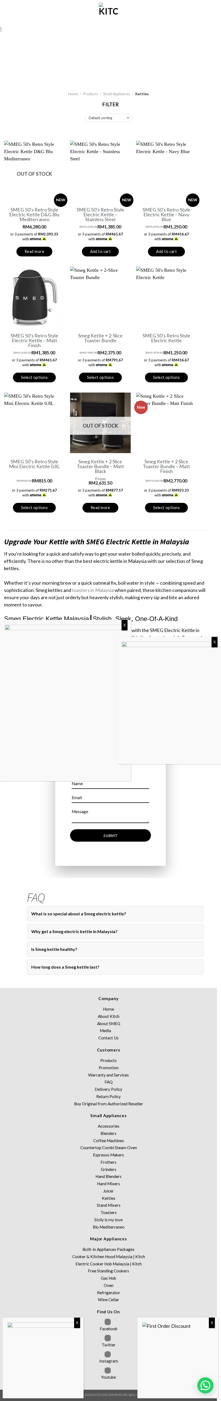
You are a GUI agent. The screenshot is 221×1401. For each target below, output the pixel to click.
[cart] (6, 13)
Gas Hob (108, 1278)
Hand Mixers (108, 1183)
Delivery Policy (108, 1089)
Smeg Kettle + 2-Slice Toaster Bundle (100, 338)
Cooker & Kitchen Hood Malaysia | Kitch (108, 1256)
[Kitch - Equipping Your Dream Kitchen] (108, 13)
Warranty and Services (108, 1074)
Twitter (109, 1344)
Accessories (108, 1126)
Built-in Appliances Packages (108, 1249)
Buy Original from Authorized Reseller (108, 1103)
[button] (205, 1385)
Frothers (108, 1162)
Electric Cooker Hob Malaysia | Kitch (108, 1263)
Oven (108, 1285)
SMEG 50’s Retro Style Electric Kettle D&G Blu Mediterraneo (34, 214)
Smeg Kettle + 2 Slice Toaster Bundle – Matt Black (100, 466)
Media (105, 1030)
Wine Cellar (108, 1299)
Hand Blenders (108, 1176)
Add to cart (100, 251)
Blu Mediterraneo (109, 1226)
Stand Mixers (108, 1205)
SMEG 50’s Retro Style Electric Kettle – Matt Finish (34, 340)
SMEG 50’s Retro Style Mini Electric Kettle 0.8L (34, 464)
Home (73, 94)
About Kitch (108, 1016)
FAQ (109, 1081)
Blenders (108, 1133)
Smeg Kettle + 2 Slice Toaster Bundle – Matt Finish (166, 466)
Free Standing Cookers (108, 1270)
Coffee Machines (108, 1140)
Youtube (108, 1377)
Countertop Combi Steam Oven (108, 1147)
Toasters (109, 1212)
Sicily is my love (108, 1219)
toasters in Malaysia (93, 590)
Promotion (109, 1067)
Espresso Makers (108, 1154)
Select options (34, 377)
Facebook (109, 1328)
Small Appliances (116, 94)
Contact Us (108, 1037)
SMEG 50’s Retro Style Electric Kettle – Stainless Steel (100, 214)
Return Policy (108, 1096)
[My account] (16, 13)
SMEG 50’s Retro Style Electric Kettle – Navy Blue (166, 214)
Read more (34, 251)
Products (90, 94)
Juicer (108, 1190)
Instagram (108, 1360)
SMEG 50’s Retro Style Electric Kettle (166, 338)
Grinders (108, 1169)
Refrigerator (108, 1292)
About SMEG (108, 1023)
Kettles (108, 1198)
